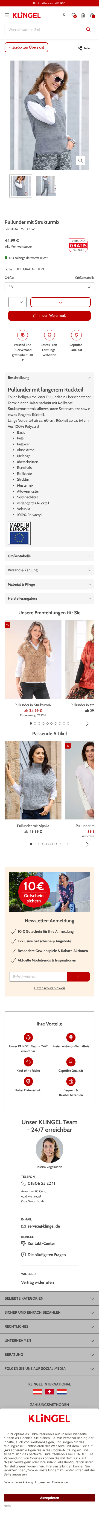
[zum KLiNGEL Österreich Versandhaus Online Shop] (37, 1391)
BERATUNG (14, 1354)
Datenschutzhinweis (49, 988)
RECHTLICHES (16, 1326)
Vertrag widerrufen (37, 1282)
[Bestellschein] (83, 15)
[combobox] (49, 29)
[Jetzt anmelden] (78, 977)
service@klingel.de (44, 1226)
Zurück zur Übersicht (28, 47)
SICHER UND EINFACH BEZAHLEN (33, 1312)
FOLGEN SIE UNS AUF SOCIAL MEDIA (35, 1368)
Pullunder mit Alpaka (33, 826)
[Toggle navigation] (7, 15)
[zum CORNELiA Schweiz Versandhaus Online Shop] (49, 1391)
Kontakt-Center (41, 1243)
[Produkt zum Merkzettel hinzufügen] (60, 302)
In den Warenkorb (52, 315)
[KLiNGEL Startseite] (27, 15)
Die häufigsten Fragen (47, 1254)
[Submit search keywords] (88, 29)
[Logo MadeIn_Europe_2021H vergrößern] (19, 533)
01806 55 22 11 (41, 1183)
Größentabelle (84, 278)
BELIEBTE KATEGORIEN (24, 1298)
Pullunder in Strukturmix (33, 705)
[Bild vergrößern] (80, 160)
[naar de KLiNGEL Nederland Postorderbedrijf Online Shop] (62, 1391)
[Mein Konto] (64, 15)
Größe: (9, 278)
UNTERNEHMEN (18, 1340)
